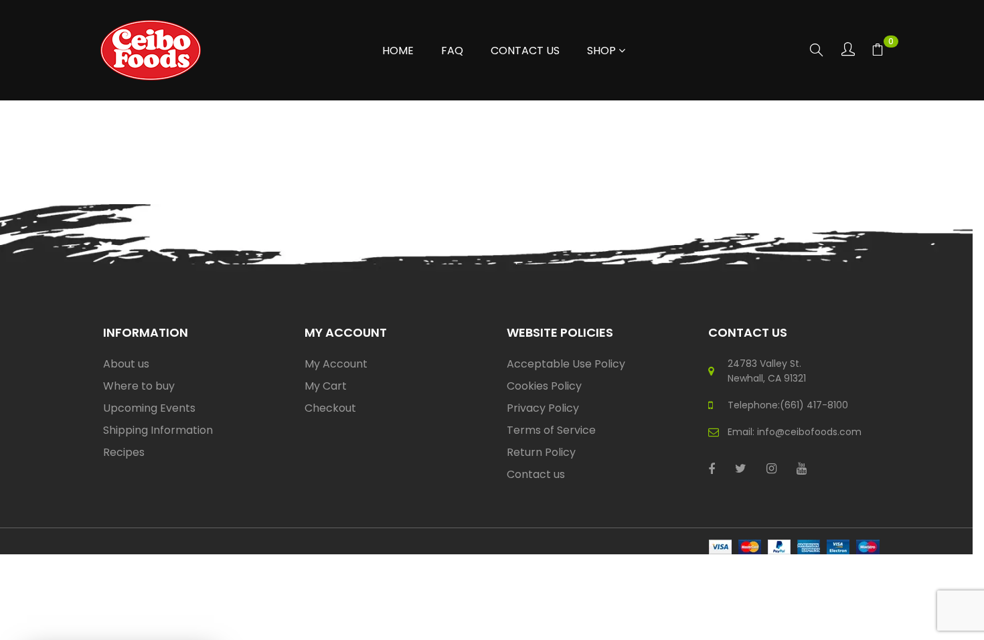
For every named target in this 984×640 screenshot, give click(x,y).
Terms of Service (551, 430)
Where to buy (139, 386)
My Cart (326, 386)
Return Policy (541, 452)
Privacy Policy (543, 408)
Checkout (330, 408)
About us (126, 364)
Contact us (536, 474)
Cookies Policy (544, 386)
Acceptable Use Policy (566, 364)
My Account (336, 364)
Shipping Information (158, 430)
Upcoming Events (149, 408)
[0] (878, 51)
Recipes (124, 452)
